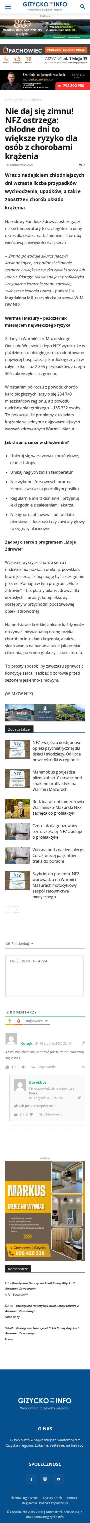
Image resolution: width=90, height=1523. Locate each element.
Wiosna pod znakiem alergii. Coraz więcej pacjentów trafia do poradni (58, 855)
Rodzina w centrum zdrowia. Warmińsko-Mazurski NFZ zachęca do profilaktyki (58, 807)
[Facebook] (31, 1479)
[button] (8, 7)
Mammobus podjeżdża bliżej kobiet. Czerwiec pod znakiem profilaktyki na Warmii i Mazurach (57, 780)
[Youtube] (59, 1479)
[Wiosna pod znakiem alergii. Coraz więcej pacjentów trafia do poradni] (17, 855)
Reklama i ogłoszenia (23, 1498)
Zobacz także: (19, 729)
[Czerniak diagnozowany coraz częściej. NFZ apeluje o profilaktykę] (17, 831)
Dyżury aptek (52, 1498)
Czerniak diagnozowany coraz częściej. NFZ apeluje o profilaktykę (57, 831)
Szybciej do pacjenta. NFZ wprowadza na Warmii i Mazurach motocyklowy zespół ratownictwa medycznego (56, 885)
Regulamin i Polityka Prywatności (45, 1503)
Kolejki (33, 1093)
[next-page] (16, 909)
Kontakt (71, 1498)
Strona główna (15, 100)
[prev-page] (8, 909)
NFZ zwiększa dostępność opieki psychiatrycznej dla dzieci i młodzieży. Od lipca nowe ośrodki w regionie (56, 751)
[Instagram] (45, 1479)
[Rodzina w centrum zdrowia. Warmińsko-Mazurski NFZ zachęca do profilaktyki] (17, 809)
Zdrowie (36, 100)
